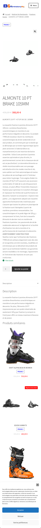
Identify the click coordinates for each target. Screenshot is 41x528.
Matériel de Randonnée (20, 14)
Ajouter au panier (21, 269)
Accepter (20, 510)
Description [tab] (7, 283)
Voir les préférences (20, 523)
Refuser (20, 516)
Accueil (7, 14)
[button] (37, 485)
